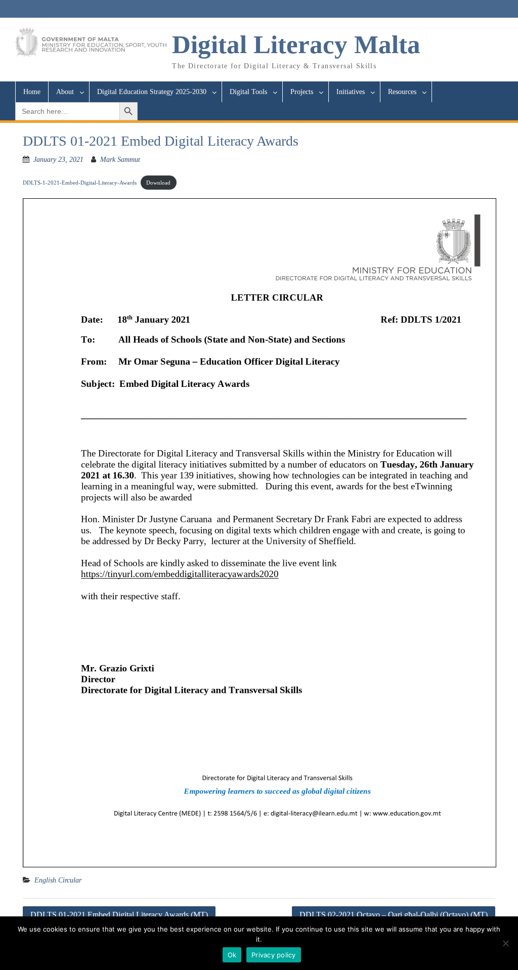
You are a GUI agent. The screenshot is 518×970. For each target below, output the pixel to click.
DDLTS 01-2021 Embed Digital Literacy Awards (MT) (119, 914)
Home (31, 92)
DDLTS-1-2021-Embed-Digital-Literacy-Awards (80, 183)
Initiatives (350, 92)
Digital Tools (248, 92)
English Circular (57, 880)
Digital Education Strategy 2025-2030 (151, 92)
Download (158, 183)
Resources (402, 92)
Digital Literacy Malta (296, 44)
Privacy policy (273, 955)
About (65, 92)
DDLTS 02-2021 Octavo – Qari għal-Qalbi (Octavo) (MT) (393, 914)
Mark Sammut (120, 159)
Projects (301, 92)
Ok (232, 955)
